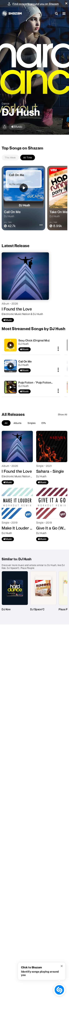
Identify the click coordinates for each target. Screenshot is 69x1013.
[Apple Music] (8, 320)
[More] (58, 349)
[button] (66, 3)
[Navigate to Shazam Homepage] (12, 13)
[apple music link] (16, 127)
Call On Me (25, 361)
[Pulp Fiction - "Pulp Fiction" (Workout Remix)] (31, 387)
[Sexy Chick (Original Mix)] (31, 345)
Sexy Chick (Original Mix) (34, 340)
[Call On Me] (31, 366)
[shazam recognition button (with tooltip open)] (59, 990)
